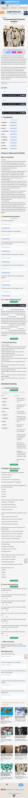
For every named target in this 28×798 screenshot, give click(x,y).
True (3, 592)
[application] (14, 95)
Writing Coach (13, 7)
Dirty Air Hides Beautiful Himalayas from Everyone (7, 755)
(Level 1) (14, 23)
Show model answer (6, 228)
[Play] (3, 95)
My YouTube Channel (23, 7)
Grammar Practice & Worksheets (4, 8)
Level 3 (13, 52)
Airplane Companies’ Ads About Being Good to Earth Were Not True (6, 774)
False (7, 592)
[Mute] (20, 95)
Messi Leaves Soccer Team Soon (5, 736)
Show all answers (14, 120)
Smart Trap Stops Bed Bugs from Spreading (20, 717)
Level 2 (8, 52)
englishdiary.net (12, 1)
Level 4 (19, 52)
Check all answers (14, 301)
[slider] (23, 95)
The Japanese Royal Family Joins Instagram (20, 773)
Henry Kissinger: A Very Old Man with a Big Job (20, 736)
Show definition (13, 122)
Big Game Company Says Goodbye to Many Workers (6, 718)
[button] (7, 5)
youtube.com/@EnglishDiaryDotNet (17, 789)
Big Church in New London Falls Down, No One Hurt (21, 755)
